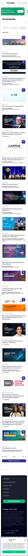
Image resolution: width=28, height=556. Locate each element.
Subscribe (20, 11)
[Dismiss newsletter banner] (23, 9)
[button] (25, 540)
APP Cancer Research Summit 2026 (12, 106)
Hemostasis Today (7, 485)
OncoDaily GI (6, 492)
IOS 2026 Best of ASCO (9, 448)
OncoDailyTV (6, 495)
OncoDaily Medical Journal (9, 482)
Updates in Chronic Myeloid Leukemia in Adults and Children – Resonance (14, 133)
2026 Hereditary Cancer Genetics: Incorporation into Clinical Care (12, 367)
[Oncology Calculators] (19, 3)
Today (14, 456)
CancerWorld (6, 478)
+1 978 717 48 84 (14, 530)
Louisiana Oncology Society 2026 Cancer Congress (12, 289)
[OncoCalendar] (25, 3)
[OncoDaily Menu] (2, 3)
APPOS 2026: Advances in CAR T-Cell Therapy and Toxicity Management (13, 158)
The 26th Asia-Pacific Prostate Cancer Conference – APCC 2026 (13, 236)
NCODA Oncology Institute (10, 184)
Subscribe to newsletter (14, 501)
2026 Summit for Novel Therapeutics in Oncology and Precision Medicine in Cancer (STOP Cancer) (13, 80)
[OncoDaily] (11, 3)
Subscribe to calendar (13, 460)
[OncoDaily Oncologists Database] (22, 3)
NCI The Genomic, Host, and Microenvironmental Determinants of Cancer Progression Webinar (13, 396)
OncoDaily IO (6, 489)
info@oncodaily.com (10, 533)
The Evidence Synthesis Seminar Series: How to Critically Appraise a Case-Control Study (14, 317)
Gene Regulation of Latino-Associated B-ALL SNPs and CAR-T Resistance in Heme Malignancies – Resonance (13, 422)
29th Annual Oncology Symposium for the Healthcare (13, 263)
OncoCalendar (9, 19)
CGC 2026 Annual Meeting (10, 54)
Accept (14, 552)
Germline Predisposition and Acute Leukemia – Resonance (12, 341)
